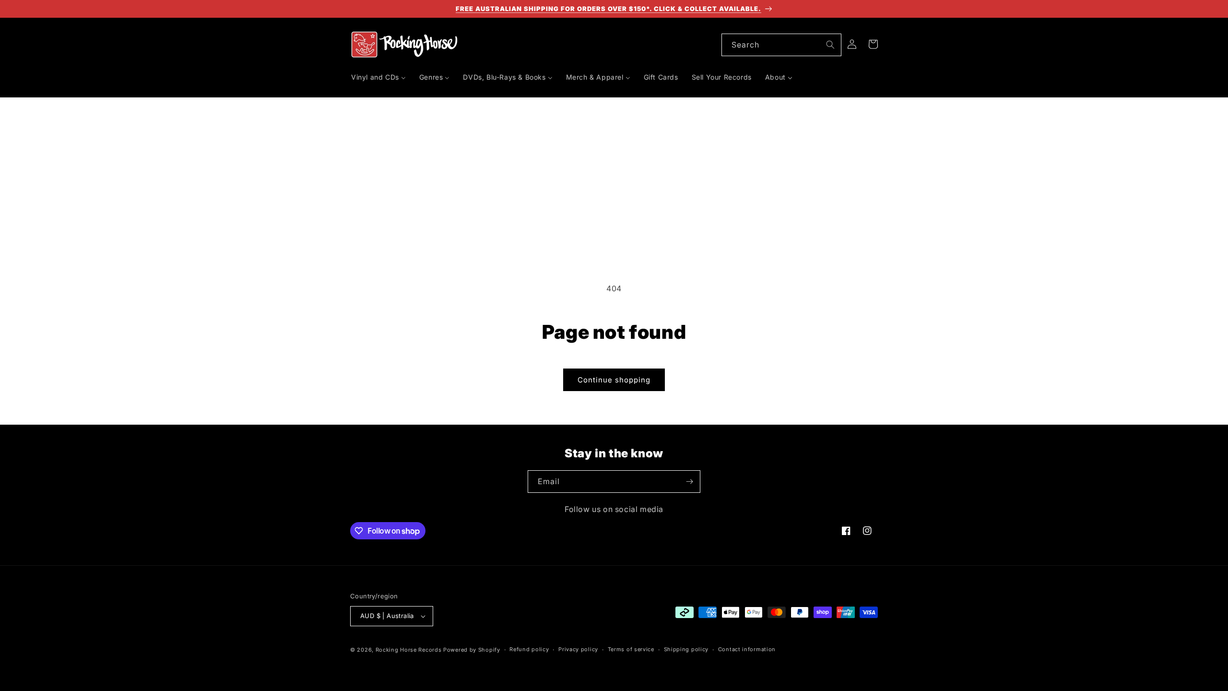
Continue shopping (614, 379)
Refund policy (529, 649)
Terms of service (631, 649)
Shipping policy (686, 649)
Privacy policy (578, 649)
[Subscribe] (689, 481)
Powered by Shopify (471, 649)
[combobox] (781, 45)
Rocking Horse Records (409, 649)
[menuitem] (378, 77)
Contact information (747, 649)
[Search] (830, 44)
